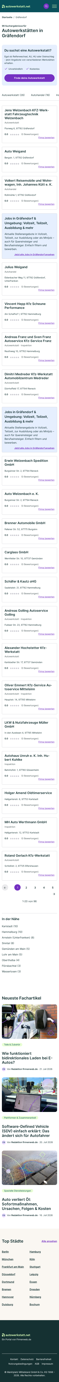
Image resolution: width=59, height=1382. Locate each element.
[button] (46, 6)
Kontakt (14, 1359)
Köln (32, 1259)
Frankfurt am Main (13, 1266)
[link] (29, 124)
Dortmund (8, 1281)
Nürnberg (35, 1296)
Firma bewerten (46, 137)
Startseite (7, 17)
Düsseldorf (8, 1274)
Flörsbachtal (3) (11, 965)
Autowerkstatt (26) (13, 95)
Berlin (5, 1251)
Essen (33, 1281)
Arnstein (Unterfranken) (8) (18, 937)
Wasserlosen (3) (11, 971)
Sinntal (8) (8, 943)
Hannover (8, 1296)
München (7, 1259)
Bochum (35, 1304)
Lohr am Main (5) (12, 954)
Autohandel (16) (40, 95)
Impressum (47, 1363)
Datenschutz (27, 1359)
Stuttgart (35, 1266)
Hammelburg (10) (12, 931)
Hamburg (35, 1251)
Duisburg (7, 1304)
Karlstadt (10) (10, 926)
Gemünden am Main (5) (16, 948)
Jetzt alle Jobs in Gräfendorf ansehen (34, 254)
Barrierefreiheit (43, 1359)
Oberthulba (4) (11, 960)
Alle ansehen (49, 1241)
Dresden (35, 1289)
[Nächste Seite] (54, 894)
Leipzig (34, 1274)
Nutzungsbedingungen (20, 1363)
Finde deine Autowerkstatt (29, 77)
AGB (37, 1363)
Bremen (6, 1289)
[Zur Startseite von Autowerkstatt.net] (16, 6)
